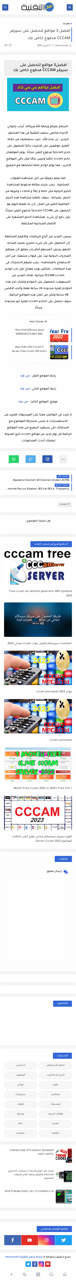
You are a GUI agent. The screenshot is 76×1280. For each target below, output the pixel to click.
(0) (6, 45)
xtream (20, 1133)
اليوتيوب (20, 1075)
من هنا (25, 376)
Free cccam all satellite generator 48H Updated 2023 (40, 594)
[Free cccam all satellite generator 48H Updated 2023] (38, 567)
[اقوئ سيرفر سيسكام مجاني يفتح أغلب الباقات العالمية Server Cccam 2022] (38, 813)
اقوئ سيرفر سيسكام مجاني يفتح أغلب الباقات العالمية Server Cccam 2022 (42, 839)
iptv (20, 1124)
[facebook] (12, 1240)
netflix (55, 1133)
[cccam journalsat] (38, 716)
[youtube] (29, 1240)
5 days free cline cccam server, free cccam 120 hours (29, 349)
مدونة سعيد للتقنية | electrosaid (24, 1257)
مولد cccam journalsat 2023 (54, 691)
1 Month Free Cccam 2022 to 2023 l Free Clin (43, 788)
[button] (47, 459)
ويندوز (20, 1114)
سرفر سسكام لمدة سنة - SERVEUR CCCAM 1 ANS (29, 332)
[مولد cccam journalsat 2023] (38, 668)
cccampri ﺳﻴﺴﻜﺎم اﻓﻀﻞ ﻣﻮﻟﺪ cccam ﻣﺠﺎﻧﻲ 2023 (39, 643)
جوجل (20, 1085)
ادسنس (20, 1065)
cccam (66, 24)
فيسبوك (55, 1104)
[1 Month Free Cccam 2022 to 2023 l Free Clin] (38, 764)
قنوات (20, 1104)
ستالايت (55, 1094)
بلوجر (55, 1085)
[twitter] (63, 1240)
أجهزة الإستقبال (55, 1065)
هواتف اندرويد (55, 1114)
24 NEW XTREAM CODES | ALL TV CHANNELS (29, 1191)
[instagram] (46, 1240)
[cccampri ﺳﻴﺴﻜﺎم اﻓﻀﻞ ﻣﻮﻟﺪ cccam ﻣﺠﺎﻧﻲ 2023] (38, 619)
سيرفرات (20, 1094)
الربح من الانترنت (55, 1075)
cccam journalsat (61, 740)
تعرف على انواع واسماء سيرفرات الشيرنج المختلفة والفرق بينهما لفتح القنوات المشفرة (31, 1175)
